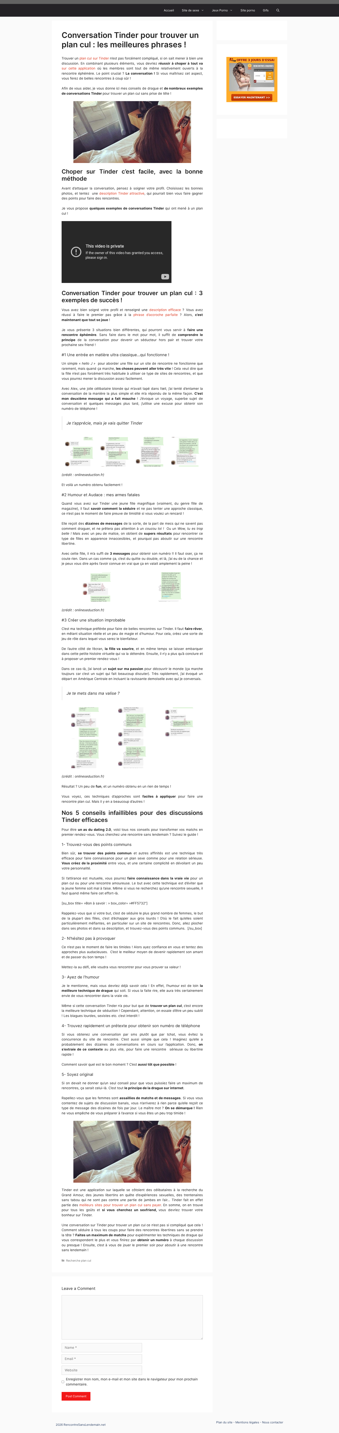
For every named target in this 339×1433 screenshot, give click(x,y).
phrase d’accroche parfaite (155, 315)
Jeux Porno (220, 10)
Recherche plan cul (78, 1260)
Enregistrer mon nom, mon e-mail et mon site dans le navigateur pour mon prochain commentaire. (132, 1381)
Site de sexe (190, 10)
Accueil (169, 10)
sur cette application (78, 68)
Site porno (248, 10)
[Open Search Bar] (277, 10)
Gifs (266, 10)
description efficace (165, 310)
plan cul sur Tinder (94, 58)
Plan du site (224, 1422)
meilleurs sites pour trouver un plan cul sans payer (120, 1205)
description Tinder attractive (122, 193)
